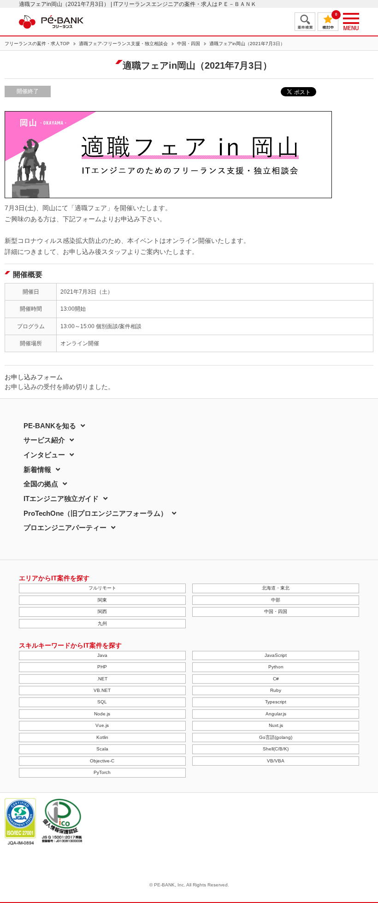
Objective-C (102, 760)
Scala (102, 748)
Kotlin (102, 737)
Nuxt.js (276, 725)
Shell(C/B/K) (276, 748)
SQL (102, 701)
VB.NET (102, 690)
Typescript (275, 701)
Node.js (102, 713)
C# (276, 678)
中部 (275, 599)
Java (102, 655)
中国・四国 (188, 43)
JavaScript (276, 655)
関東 (102, 599)
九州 (102, 623)
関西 (102, 611)
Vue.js (102, 725)
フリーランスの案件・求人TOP (37, 43)
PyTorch (102, 772)
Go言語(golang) (275, 737)
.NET (102, 678)
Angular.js (276, 713)
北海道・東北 (275, 587)
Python (276, 666)
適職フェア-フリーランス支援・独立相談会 (123, 43)
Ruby (275, 690)
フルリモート (102, 587)
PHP (102, 666)
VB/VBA (275, 760)
